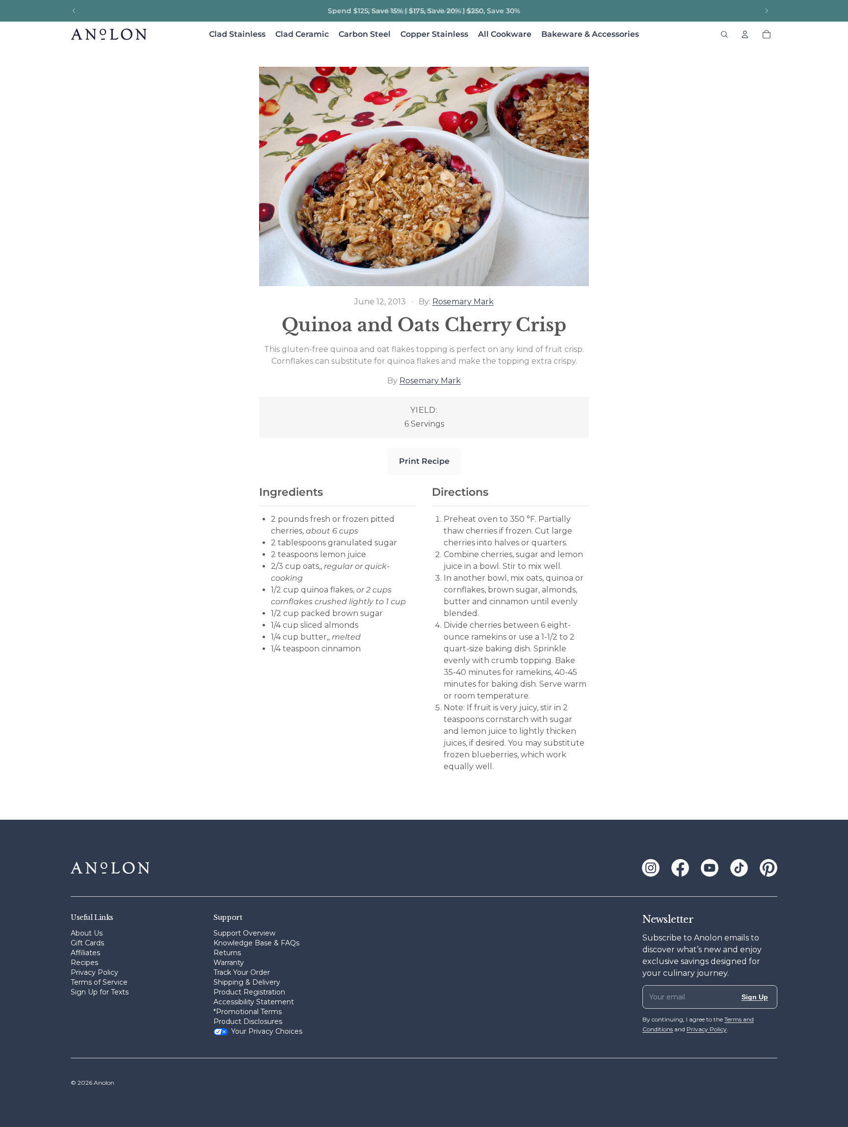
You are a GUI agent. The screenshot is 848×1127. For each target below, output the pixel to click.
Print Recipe (424, 461)
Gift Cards (87, 943)
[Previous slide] (74, 11)
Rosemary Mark (463, 301)
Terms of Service (99, 982)
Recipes (84, 962)
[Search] (724, 34)
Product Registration (249, 992)
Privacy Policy (94, 972)
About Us (87, 933)
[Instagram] (651, 868)
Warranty (228, 962)
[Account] (745, 34)
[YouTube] (709, 868)
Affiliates (85, 952)
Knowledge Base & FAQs (256, 943)
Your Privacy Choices (266, 1031)
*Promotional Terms (247, 1011)
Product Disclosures (247, 1021)
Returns (227, 952)
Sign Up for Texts (100, 992)
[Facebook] (680, 868)
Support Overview (244, 933)
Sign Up (755, 997)
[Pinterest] (768, 868)
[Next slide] (766, 11)
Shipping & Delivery (246, 982)
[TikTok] (739, 868)
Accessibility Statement (253, 1001)
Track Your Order (241, 972)
